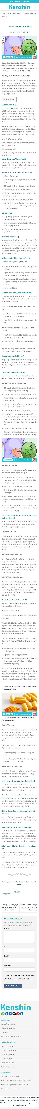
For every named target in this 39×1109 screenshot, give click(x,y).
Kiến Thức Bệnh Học (15, 14)
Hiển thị (12, 99)
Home (4, 14)
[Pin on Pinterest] (25, 874)
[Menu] (3, 6)
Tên (6, 946)
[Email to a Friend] (21, 874)
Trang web (7, 965)
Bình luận (8, 928)
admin (27, 32)
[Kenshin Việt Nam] (19, 6)
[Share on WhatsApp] (10, 874)
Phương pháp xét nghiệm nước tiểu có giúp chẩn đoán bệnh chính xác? (10, 907)
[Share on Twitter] (17, 874)
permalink (19, 884)
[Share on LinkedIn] (29, 874)
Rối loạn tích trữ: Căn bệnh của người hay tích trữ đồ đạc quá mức (28, 907)
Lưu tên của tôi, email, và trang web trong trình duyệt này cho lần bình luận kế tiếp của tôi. (19, 978)
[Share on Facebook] (14, 874)
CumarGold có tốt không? (21, 76)
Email (6, 956)
